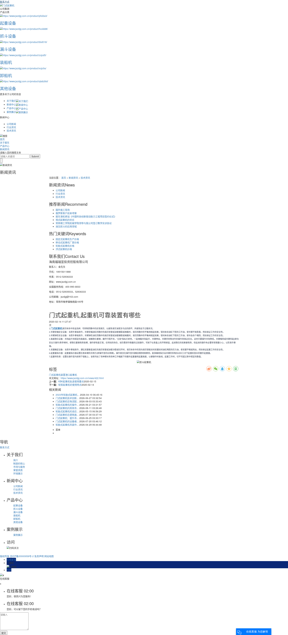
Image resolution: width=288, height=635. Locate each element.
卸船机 (16, 518)
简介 (15, 460)
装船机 (16, 515)
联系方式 (4, 1)
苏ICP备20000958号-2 (22, 556)
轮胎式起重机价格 (65, 245)
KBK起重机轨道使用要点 (71, 381)
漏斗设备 (18, 512)
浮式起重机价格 (64, 249)
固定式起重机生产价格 (67, 239)
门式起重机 (55, 374)
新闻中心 (11, 104)
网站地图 (49, 556)
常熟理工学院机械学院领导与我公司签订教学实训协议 (84, 223)
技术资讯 (11, 130)
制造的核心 (19, 463)
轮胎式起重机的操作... (67, 404)
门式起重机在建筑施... (67, 414)
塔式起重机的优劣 (65, 219)
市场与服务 (19, 466)
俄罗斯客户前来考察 (66, 213)
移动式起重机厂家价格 (67, 242)
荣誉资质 (18, 470)
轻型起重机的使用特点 (70, 384)
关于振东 (4, 142)
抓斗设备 (18, 508)
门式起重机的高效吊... (67, 408)
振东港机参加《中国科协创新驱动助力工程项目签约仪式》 (86, 216)
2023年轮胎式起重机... (67, 394)
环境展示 (18, 473)
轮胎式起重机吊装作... (67, 424)
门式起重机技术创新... (67, 398)
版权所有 (4, 556)
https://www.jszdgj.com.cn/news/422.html (82, 378)
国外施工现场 (63, 209)
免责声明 (39, 556)
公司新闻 (11, 124)
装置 (63, 374)
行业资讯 (11, 127)
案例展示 (11, 112)
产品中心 (11, 108)
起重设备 (18, 505)
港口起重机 (71, 374)
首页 (2, 139)
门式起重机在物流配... (67, 401)
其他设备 (18, 522)
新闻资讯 (4, 149)
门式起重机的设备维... (67, 421)
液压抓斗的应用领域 (66, 226)
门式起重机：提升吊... (67, 418)
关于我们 (11, 100)
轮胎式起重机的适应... (67, 411)
